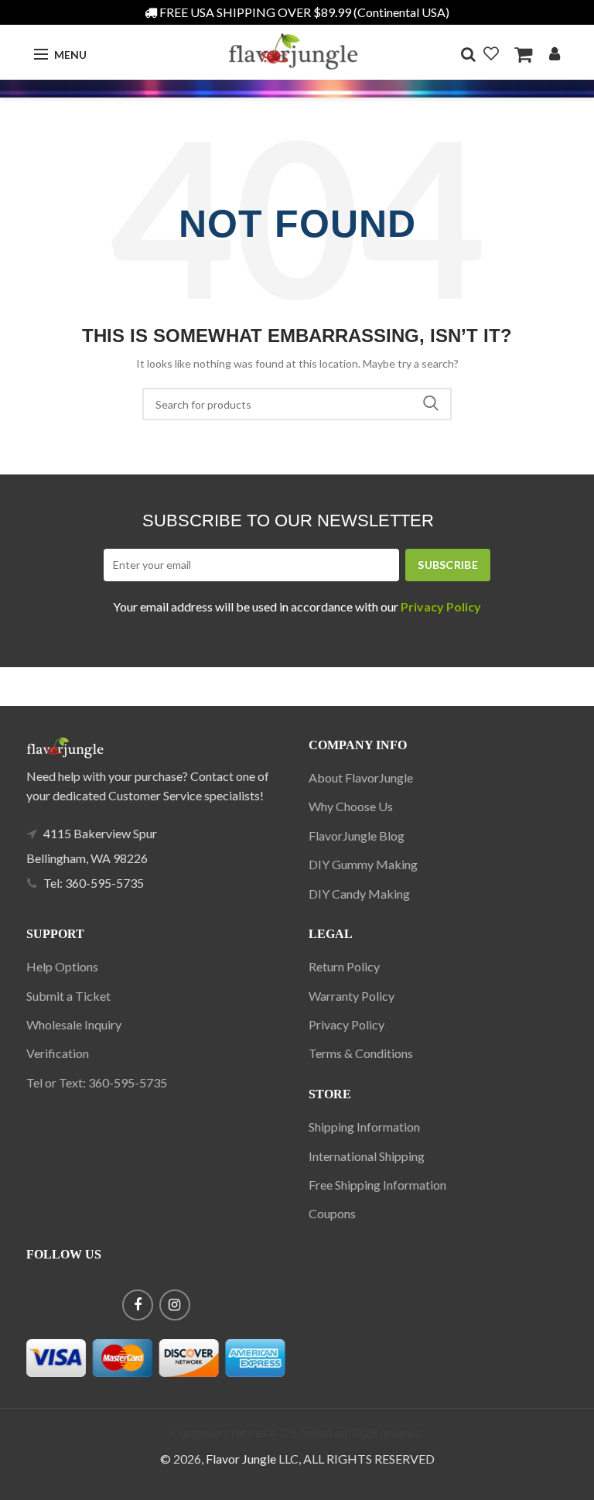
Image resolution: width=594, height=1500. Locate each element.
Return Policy (344, 966)
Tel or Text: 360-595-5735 (96, 1082)
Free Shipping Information (377, 1184)
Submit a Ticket (68, 995)
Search (430, 404)
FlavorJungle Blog (357, 835)
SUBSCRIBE (448, 564)
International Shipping (367, 1156)
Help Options (62, 966)
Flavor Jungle (241, 1458)
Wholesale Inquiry (73, 1024)
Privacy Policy (346, 1024)
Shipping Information (364, 1126)
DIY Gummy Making (363, 864)
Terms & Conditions (361, 1053)
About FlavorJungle (361, 777)
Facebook (137, 1304)
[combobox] (297, 404)
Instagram (174, 1304)
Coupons (332, 1213)
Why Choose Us (351, 806)
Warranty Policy (351, 995)
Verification (57, 1053)
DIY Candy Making (359, 893)
